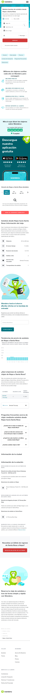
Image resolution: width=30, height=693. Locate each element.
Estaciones (5, 62)
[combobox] (15, 23)
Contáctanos (4, 674)
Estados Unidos (6, 631)
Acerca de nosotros (20, 653)
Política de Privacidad (7, 683)
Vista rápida (13, 55)
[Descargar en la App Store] (7, 158)
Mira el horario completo (15, 212)
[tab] (7, 20)
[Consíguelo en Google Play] (21, 158)
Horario (5, 55)
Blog (16, 656)
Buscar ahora (21, 529)
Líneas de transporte (7, 58)
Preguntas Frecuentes (20, 58)
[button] (27, 2)
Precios (21, 55)
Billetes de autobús (5, 628)
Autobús (3, 653)
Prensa (17, 659)
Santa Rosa (5, 635)
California (5, 633)
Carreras (17, 662)
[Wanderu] (7, 2)
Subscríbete (7, 329)
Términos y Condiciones (7, 680)
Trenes (3, 656)
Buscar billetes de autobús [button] (15, 550)
